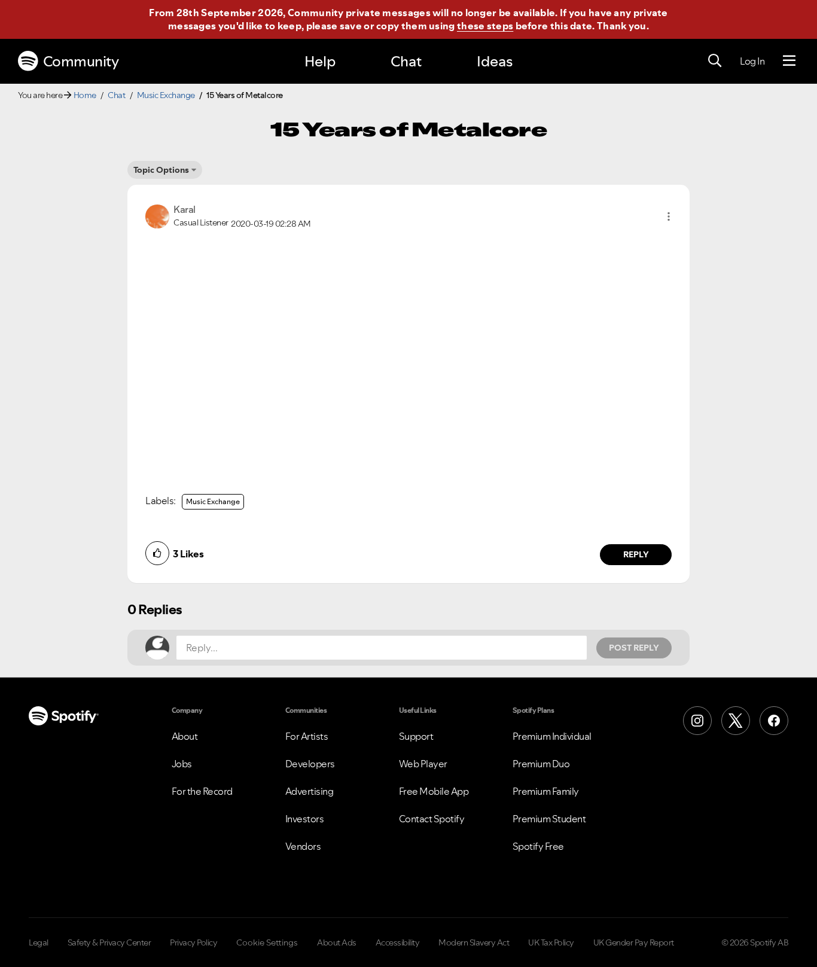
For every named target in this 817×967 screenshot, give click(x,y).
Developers (310, 763)
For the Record (202, 791)
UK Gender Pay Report (633, 942)
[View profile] (157, 215)
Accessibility (398, 942)
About (185, 736)
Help (320, 61)
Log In (752, 61)
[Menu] (789, 61)
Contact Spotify (432, 818)
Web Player (423, 763)
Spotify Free (538, 846)
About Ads (336, 942)
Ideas (495, 61)
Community (81, 61)
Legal (38, 942)
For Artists (306, 736)
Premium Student (549, 818)
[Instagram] (697, 720)
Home (85, 95)
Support (416, 736)
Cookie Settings (267, 942)
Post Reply (634, 648)
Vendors (303, 846)
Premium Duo (541, 763)
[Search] (715, 61)
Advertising (309, 791)
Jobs (182, 763)
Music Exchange (166, 95)
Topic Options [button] (161, 170)
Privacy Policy (193, 942)
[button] (669, 216)
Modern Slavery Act (473, 942)
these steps (485, 25)
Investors (304, 818)
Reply (636, 554)
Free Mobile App (434, 791)
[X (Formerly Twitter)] (735, 720)
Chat (406, 61)
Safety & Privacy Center (109, 942)
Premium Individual (552, 736)
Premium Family (546, 791)
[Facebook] (774, 720)
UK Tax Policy (551, 942)
